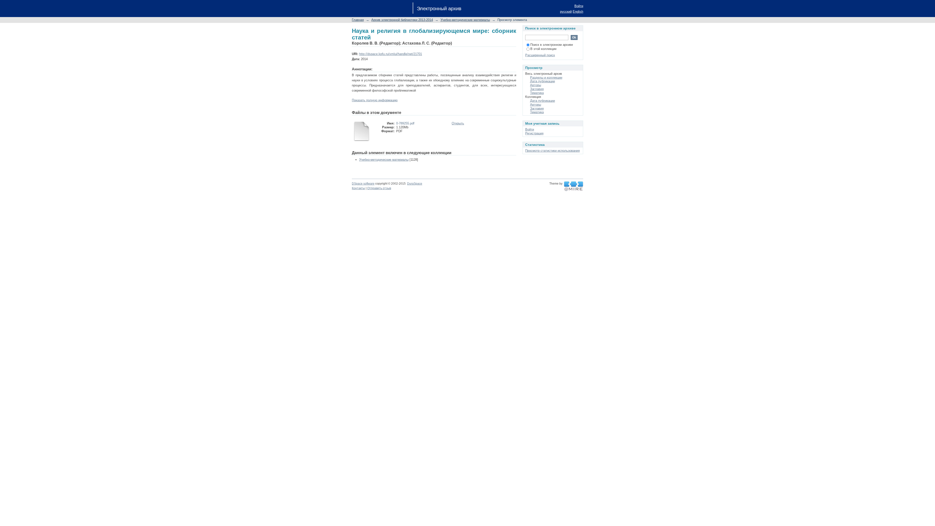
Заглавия (537, 89)
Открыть (458, 123)
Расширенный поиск (540, 55)
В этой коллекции (543, 49)
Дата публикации (542, 81)
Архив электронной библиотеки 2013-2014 (402, 20)
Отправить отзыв (379, 188)
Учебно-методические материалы (465, 20)
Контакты (358, 188)
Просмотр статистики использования (552, 150)
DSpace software (363, 183)
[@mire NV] (573, 186)
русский (566, 11)
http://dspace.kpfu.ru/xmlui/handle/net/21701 (390, 54)
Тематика (537, 93)
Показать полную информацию (375, 100)
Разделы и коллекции (546, 77)
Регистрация (534, 133)
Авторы (535, 85)
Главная (358, 20)
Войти (578, 6)
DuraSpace (414, 183)
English (578, 11)
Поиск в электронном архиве (551, 45)
